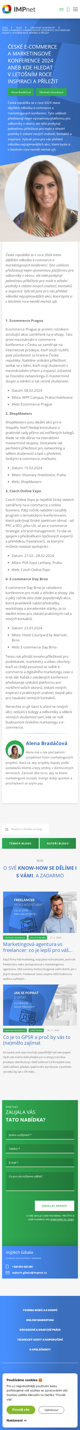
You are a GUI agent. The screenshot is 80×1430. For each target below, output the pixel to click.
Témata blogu (20, 843)
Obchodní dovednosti (43, 27)
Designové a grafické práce (40, 1330)
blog (19, 27)
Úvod (5, 27)
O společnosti (40, 1349)
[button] (75, 9)
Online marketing (40, 1320)
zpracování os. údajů (62, 1219)
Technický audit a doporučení (40, 1339)
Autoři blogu (58, 843)
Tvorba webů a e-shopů (40, 1310)
